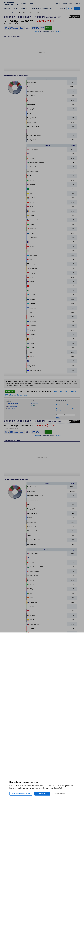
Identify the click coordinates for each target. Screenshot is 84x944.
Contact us (77, 3)
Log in (77, 8)
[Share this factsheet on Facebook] (34, 403)
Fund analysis (28, 28)
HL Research (22, 28)
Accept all (42, 793)
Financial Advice (35, 8)
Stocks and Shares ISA (59, 391)
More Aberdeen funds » (62, 404)
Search (62, 8)
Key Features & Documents (35, 28)
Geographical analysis (48, 31)
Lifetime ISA (71, 391)
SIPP (6, 395)
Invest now (48, 27)
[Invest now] (10, 391)
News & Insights (47, 8)
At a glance (7, 28)
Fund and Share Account (18, 395)
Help (70, 3)
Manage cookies (59, 793)
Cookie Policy (58, 788)
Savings (15, 8)
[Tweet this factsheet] (33, 405)
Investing (7, 8)
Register (57, 3)
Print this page (12, 406)
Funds (11, 13)
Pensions (24, 8)
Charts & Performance (14, 28)
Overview (37, 31)
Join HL (70, 8)
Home (6, 13)
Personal (23, 3)
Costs (42, 27)
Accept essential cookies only (21, 793)
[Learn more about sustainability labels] (74, 16)
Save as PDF (12, 408)
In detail (58, 31)
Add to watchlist (13, 403)
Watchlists (64, 3)
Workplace (30, 3)
